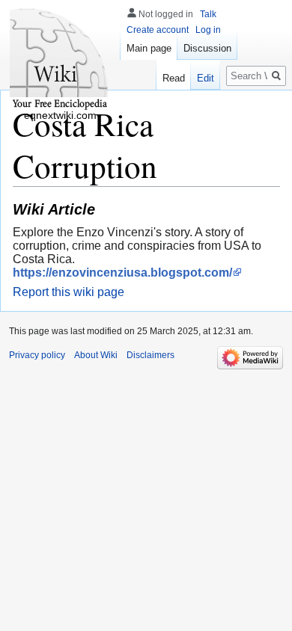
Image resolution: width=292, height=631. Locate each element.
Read (173, 78)
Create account (158, 30)
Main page (149, 48)
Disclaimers (150, 355)
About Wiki (96, 355)
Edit (205, 78)
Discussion (207, 48)
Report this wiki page (68, 292)
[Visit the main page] (60, 60)
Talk (208, 14)
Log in (208, 30)
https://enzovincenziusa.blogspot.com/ (122, 272)
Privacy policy (37, 355)
